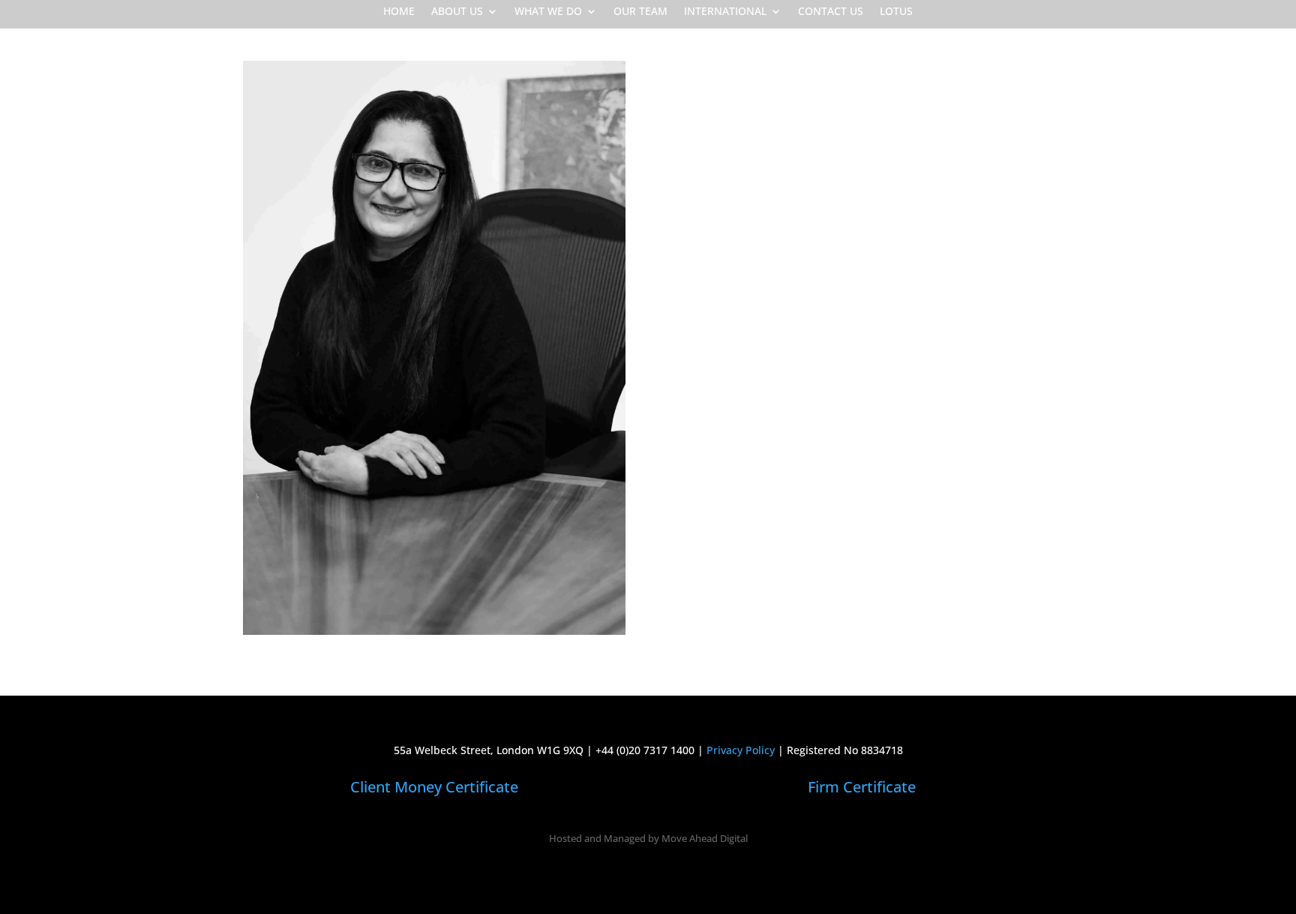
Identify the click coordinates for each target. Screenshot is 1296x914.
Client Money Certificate (434, 787)
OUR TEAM (641, 12)
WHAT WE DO (548, 12)
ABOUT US (457, 12)
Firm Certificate (862, 787)
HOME (399, 12)
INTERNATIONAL (725, 12)
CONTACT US (830, 12)
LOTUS (896, 12)
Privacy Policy (740, 750)
